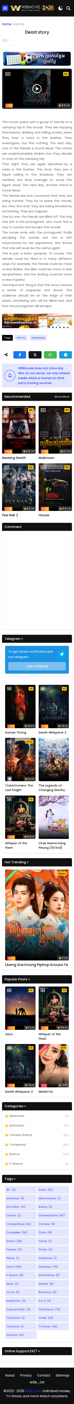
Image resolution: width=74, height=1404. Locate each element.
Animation (16, 1125)
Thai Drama (49, 1309)
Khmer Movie (49, 1275)
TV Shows (48, 1326)
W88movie (33, 1391)
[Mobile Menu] (5, 8)
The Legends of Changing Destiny (52, 787)
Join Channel (37, 666)
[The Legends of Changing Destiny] (54, 759)
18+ (11, 1189)
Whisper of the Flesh (16, 845)
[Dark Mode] (60, 8)
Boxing (45, 1207)
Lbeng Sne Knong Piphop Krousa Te (36, 964)
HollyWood (48, 1258)
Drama (14, 1154)
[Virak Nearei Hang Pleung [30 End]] (54, 817)
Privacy (26, 1375)
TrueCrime (15, 1326)
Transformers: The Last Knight (19, 787)
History (12, 1258)
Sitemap (62, 1375)
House (44, 515)
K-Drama (16, 1164)
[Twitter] (35, 355)
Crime (45, 1232)
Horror (19, 24)
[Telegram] (65, 355)
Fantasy (14, 1249)
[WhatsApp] (50, 355)
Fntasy (45, 1249)
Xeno (9, 1034)
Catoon (13, 1215)
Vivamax (15, 1335)
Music (12, 1284)
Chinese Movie (18, 1224)
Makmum (46, 458)
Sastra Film (15, 1301)
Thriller (46, 1318)
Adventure (16, 1116)
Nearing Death (14, 458)
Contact (44, 1375)
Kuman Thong (15, 732)
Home (6, 24)
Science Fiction (18, 1309)
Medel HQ (46, 1092)
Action (46, 1189)
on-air (13, 1292)
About (10, 1375)
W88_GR (37, 1382)
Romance (47, 1292)
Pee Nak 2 (10, 515)
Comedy (47, 1224)
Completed (17, 1145)
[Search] (68, 8)
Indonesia (38, 338)
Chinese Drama (20, 1135)
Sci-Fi (45, 1301)
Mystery (46, 1284)
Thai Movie (15, 1318)
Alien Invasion (49, 1198)
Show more (61, 397)
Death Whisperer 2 (52, 732)
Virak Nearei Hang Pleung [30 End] (52, 845)
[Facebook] (19, 355)
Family (45, 1241)
